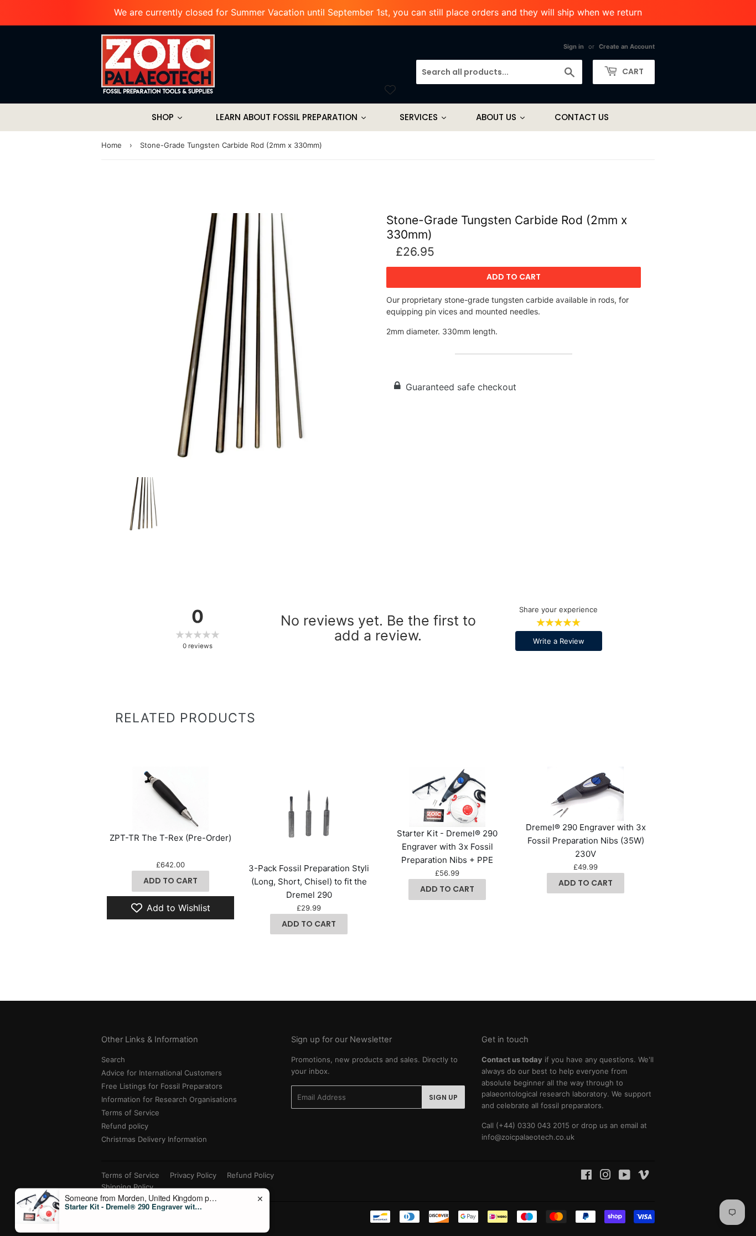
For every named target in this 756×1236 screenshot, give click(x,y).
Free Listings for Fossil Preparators (161, 1086)
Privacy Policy (193, 1175)
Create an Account (627, 46)
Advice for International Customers (161, 1072)
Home (111, 145)
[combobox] (499, 72)
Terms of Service (130, 1112)
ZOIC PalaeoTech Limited (172, 1215)
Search (113, 1059)
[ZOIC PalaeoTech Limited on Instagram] (605, 1176)
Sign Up (443, 1097)
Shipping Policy (127, 1186)
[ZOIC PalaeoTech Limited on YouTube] (624, 1176)
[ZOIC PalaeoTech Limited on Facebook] (586, 1176)
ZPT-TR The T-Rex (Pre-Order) (170, 837)
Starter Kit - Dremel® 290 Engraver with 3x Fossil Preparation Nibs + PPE (447, 846)
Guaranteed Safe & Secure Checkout (165, 1227)
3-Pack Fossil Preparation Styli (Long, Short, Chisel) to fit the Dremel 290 (308, 881)
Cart (632, 71)
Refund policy (124, 1125)
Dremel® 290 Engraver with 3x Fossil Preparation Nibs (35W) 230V (586, 840)
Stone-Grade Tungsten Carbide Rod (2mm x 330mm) (506, 227)
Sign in (573, 46)
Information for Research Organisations (169, 1099)
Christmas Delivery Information (154, 1139)
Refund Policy (250, 1175)
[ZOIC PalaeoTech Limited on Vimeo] (643, 1176)
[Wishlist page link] (390, 89)
